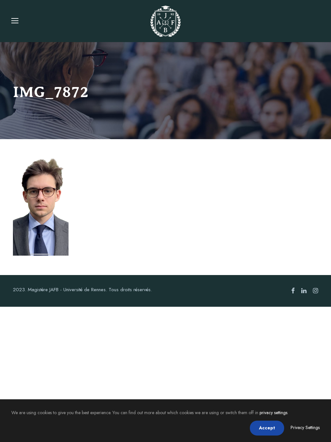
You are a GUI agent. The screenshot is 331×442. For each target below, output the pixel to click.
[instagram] (315, 291)
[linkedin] (303, 291)
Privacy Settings (305, 427)
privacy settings (273, 412)
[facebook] (293, 291)
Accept (267, 428)
